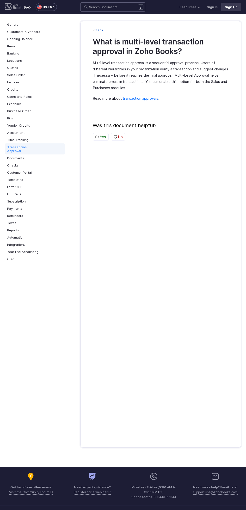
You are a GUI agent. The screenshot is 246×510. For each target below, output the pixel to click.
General (13, 24)
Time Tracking (18, 140)
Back (99, 30)
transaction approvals (140, 98)
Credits (12, 89)
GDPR (11, 259)
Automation (16, 237)
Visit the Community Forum (29, 492)
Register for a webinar (91, 492)
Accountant (16, 133)
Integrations (16, 244)
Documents (15, 158)
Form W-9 (14, 194)
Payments (14, 208)
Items (11, 46)
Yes (102, 137)
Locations (14, 60)
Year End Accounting (22, 252)
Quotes (12, 68)
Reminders (15, 216)
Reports (13, 230)
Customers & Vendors (23, 32)
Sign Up (231, 7)
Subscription (16, 201)
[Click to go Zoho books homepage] (14, 7)
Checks (12, 165)
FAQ (27, 8)
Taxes (11, 223)
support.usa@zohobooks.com (215, 492)
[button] (44, 7)
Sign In (212, 7)
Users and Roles (19, 96)
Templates (15, 180)
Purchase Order (19, 111)
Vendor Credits (18, 125)
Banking (13, 53)
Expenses (14, 104)
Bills (10, 118)
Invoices (13, 82)
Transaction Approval (17, 149)
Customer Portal (19, 172)
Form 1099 (15, 187)
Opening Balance (20, 39)
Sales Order (16, 75)
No (120, 137)
